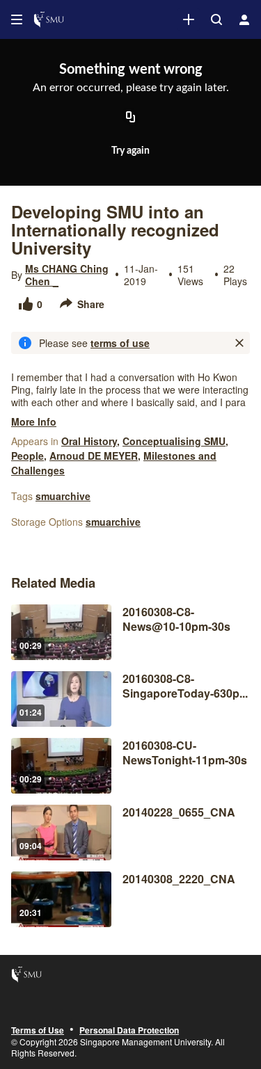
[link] (188, 19)
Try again (130, 151)
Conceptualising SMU (174, 441)
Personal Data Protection (129, 1030)
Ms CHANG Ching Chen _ (67, 274)
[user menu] (244, 19)
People (27, 456)
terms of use (120, 343)
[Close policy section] (239, 342)
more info (33, 421)
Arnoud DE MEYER (93, 456)
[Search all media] (216, 19)
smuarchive (62, 496)
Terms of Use (37, 1030)
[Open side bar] (17, 19)
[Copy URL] (131, 117)
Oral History (89, 441)
